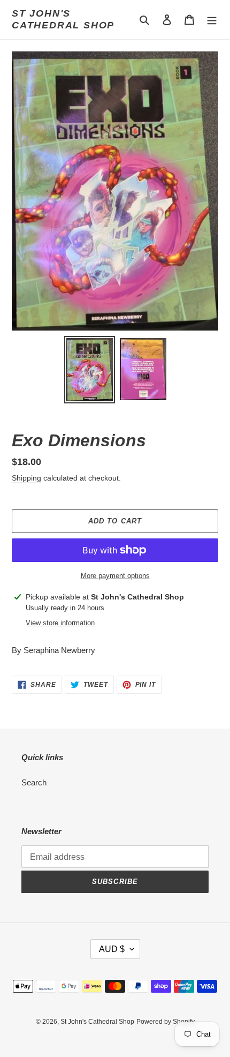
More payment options (115, 576)
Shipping (26, 478)
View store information (60, 623)
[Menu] (212, 19)
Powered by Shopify (165, 1021)
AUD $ (112, 949)
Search (34, 782)
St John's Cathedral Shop (63, 19)
